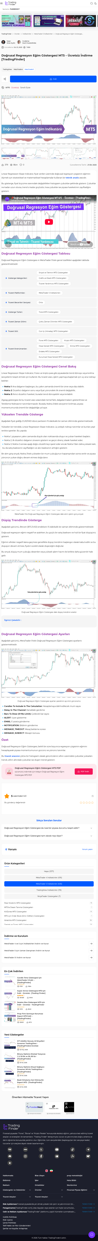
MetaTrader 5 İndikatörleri (43, 34)
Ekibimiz (6, 1180)
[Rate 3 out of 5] (86, 802)
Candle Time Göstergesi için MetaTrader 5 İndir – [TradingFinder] (29, 980)
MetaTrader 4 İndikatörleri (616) (49, 878)
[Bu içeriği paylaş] (4, 79)
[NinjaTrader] (88, 1156)
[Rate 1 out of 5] (81, 802)
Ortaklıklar (39, 1185)
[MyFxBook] (72, 1156)
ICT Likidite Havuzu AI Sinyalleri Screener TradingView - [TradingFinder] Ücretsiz (30, 1043)
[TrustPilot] (9, 1163)
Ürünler (17, 34)
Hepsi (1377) (49, 871)
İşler (36, 1180)
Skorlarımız (72, 1185)
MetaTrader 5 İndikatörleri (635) (49, 884)
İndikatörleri (27, 34)
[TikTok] (72, 1149)
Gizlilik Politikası (10, 1217)
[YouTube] (56, 1149)
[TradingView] (9, 1149)
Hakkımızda (8, 1175)
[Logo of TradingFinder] (11, 3)
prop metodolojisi (74, 1175)
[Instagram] (25, 1156)
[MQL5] (25, 1149)
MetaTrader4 (18, 69)
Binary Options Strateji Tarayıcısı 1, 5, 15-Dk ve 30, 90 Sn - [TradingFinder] (31, 1056)
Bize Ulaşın (39, 1175)
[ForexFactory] (56, 1156)
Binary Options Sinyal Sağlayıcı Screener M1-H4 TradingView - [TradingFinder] (30, 1069)
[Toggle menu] (91, 1234)
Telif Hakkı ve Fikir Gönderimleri (17, 1226)
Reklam (6, 1185)
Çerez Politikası (9, 1223)
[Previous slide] (3, 21)
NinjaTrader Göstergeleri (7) (49, 896)
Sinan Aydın (11, 43)
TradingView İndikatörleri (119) (49, 890)
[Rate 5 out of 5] (92, 802)
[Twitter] (41, 1149)
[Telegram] (88, 1149)
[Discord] (9, 1156)
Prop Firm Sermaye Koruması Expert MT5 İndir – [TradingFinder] (30, 1016)
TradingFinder (6, 34)
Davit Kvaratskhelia (29, 43)
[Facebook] (41, 1156)
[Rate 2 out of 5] (84, 802)
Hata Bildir (71, 1180)
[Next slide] (94, 21)
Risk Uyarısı (8, 1220)
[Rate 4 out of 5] (89, 802)
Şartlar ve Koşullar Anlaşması (15, 1228)
